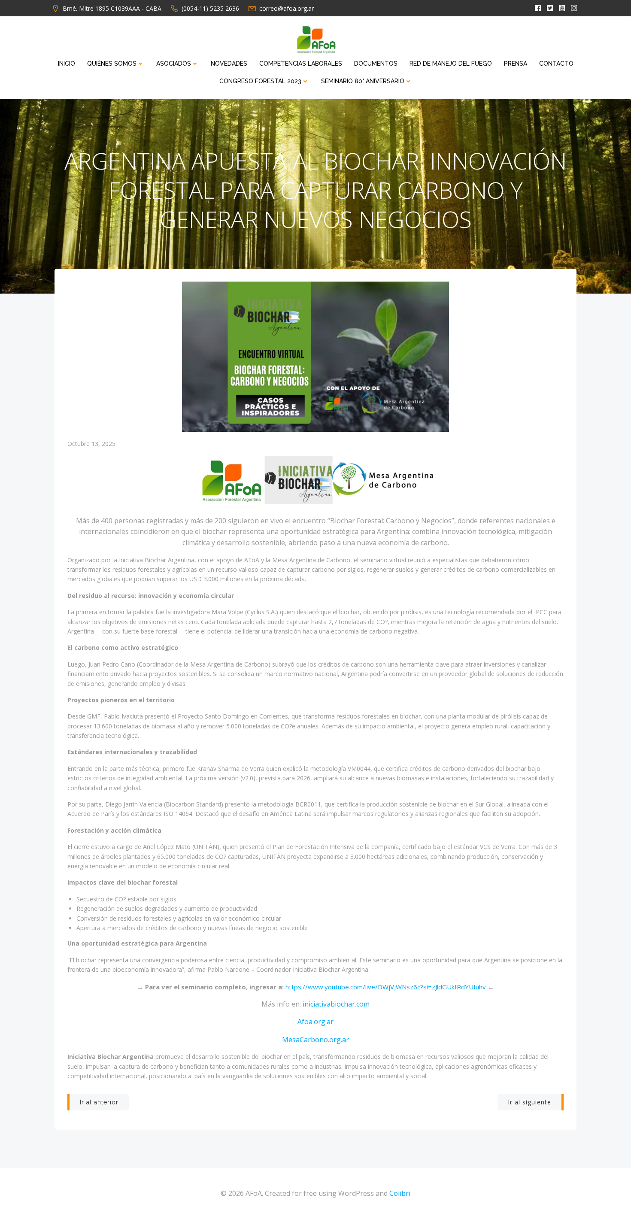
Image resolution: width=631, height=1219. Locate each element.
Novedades (229, 63)
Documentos (375, 63)
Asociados (173, 63)
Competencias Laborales (300, 63)
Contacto (556, 63)
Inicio (66, 63)
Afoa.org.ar (315, 1021)
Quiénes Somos (112, 63)
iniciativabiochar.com (336, 1004)
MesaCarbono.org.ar (315, 1039)
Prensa (515, 63)
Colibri (399, 1193)
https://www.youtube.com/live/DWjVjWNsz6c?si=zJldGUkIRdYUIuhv (385, 986)
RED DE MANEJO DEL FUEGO (451, 63)
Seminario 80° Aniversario (362, 81)
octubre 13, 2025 (91, 444)
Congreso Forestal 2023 (260, 81)
